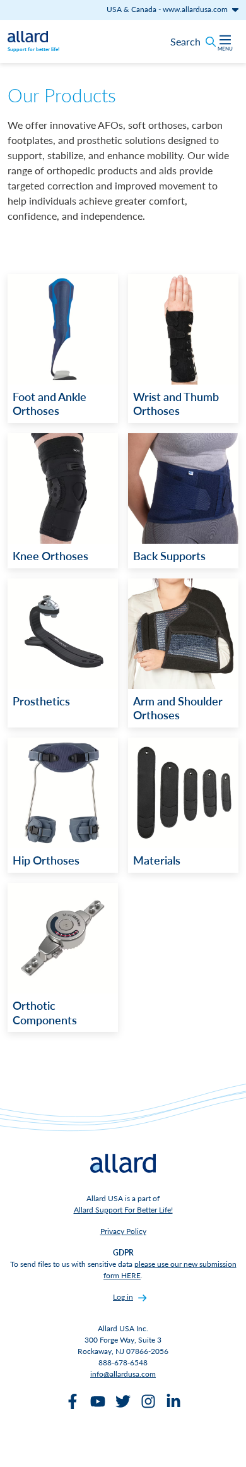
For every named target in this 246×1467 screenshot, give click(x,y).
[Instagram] (148, 1401)
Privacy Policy (123, 1231)
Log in (123, 1296)
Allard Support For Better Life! (123, 1209)
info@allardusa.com (123, 1373)
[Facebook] (72, 1401)
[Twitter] (123, 1401)
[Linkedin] (173, 1401)
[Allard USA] (28, 35)
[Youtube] (97, 1401)
